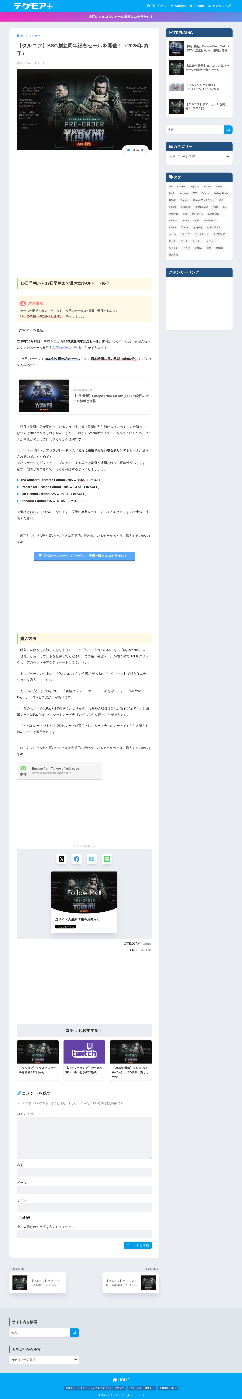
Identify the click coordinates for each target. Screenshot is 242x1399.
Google (184, 200)
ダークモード (201, 234)
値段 (208, 248)
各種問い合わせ (168, 1388)
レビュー (211, 241)
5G (170, 186)
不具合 (186, 248)
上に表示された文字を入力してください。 (47, 1227)
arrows (207, 186)
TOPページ (158, 5)
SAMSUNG (214, 213)
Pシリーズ (197, 213)
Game (147, 943)
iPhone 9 (186, 207)
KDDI (215, 207)
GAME (147, 950)
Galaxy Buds (221, 193)
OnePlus (173, 213)
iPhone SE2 (201, 207)
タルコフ (185, 234)
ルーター (197, 241)
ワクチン (173, 248)
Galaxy (205, 193)
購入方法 (173, 254)
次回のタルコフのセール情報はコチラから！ (121, 17)
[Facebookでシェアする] (76, 859)
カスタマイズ (221, 5)
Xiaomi (172, 227)
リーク (184, 241)
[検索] (228, 129)
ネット (172, 241)
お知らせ (197, 227)
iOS (221, 200)
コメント (25, 1114)
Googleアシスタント (203, 200)
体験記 (198, 248)
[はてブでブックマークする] (92, 859)
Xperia (184, 227)
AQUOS (194, 186)
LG (224, 207)
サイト (22, 1200)
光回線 (219, 248)
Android (180, 5)
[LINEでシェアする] (107, 859)
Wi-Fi (196, 220)
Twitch (185, 220)
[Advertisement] (84, 186)
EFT (194, 193)
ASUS (219, 186)
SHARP (173, 220)
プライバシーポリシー (142, 1388)
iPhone (198, 5)
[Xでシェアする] (61, 859)
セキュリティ (214, 227)
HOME (123, 1379)
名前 (20, 1165)
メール (22, 1182)
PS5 (185, 213)
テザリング (219, 234)
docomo (183, 193)
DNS (171, 193)
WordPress (210, 220)
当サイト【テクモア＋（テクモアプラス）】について (94, 1388)
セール (172, 234)
